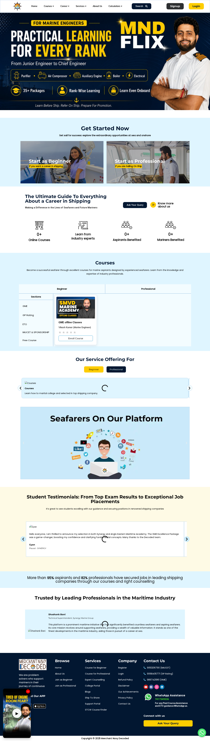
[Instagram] (156, 687)
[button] (61, 289)
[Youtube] (146, 687)
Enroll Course (75, 338)
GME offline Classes (70, 322)
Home (34, 6)
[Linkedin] (162, 687)
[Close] (53, 13)
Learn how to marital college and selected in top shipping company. (61, 393)
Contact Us (154, 661)
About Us (97, 6)
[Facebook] (151, 687)
